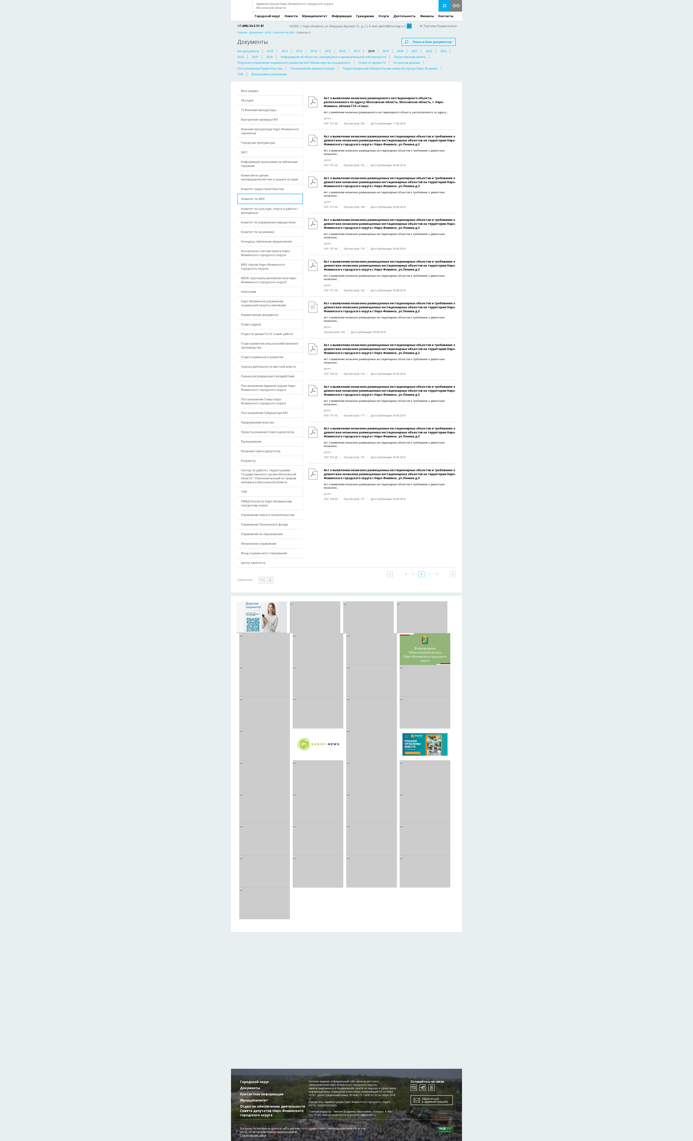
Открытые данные (407, 63)
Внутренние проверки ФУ (259, 120)
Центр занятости (253, 563)
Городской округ (267, 16)
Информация (342, 16)
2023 (443, 51)
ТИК (240, 74)
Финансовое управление (269, 74)
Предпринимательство (257, 422)
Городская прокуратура (258, 143)
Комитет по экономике (257, 232)
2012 (284, 51)
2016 (342, 51)
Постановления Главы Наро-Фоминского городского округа (263, 401)
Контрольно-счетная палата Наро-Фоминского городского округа (266, 253)
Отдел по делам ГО (372, 63)
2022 (429, 51)
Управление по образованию (262, 534)
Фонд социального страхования (264, 553)
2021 (414, 51)
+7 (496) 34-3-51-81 (250, 26)
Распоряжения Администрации (312, 68)
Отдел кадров (251, 324)
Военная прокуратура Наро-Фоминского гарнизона (270, 131)
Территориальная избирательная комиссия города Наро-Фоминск (390, 68)
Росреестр (248, 461)
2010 (270, 51)
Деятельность (404, 16)
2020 (400, 51)
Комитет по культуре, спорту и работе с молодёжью (269, 211)
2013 (299, 51)
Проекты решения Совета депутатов (267, 432)
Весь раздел (249, 91)
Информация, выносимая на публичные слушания (269, 164)
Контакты (445, 16)
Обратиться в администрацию (435, 1100)
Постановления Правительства (259, 68)
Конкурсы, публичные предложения (266, 241)
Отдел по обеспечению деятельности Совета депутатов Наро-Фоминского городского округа (272, 1110)
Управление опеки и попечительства (267, 515)
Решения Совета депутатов (260, 451)
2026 (269, 57)
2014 (313, 51)
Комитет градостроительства (262, 189)
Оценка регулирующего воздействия (267, 376)
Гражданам (365, 16)
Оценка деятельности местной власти (268, 367)
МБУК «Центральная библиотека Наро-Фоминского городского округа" (269, 280)
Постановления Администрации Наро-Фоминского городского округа (268, 388)
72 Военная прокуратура (258, 110)
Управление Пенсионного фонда (264, 524)
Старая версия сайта (253, 1135)
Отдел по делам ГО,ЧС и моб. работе (267, 334)
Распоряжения (251, 442)
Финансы (427, 16)
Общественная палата (410, 57)
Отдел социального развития (262, 357)
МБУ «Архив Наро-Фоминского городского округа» (263, 267)
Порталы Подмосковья (440, 26)
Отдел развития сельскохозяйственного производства (269, 345)
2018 (371, 51)
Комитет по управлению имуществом (268, 222)
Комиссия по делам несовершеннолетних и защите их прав (269, 177)
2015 (328, 51)
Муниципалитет (314, 16)
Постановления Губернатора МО (264, 413)
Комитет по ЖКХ (253, 199)
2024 (240, 57)
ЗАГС (244, 152)
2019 (385, 51)
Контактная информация (261, 1094)
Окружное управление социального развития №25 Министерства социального (293, 63)
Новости (291, 16)
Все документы (248, 51)
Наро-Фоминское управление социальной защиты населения (263, 303)
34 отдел (247, 100)
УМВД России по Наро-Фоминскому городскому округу (266, 503)
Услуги (383, 16)
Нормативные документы (259, 315)
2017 (357, 51)
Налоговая (248, 292)
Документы (250, 1088)
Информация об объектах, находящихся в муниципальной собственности (333, 57)
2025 (255, 57)
